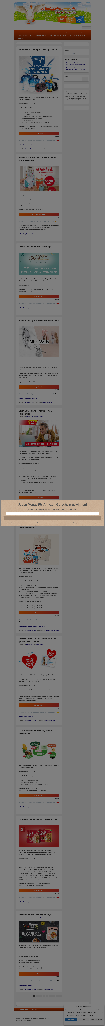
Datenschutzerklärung (54, 522)
